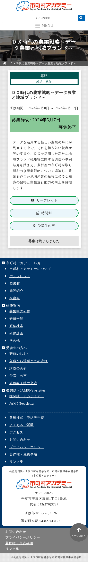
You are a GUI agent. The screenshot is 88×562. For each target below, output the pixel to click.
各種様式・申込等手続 (26, 417)
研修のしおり (19, 353)
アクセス (16, 432)
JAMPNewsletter (22, 403)
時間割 (46, 213)
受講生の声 (46, 225)
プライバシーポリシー (26, 447)
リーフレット (47, 200)
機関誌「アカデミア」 (26, 396)
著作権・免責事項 (23, 454)
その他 (14, 340)
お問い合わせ (19, 439)
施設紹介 (16, 291)
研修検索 (16, 326)
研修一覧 (16, 318)
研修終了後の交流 (23, 383)
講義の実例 (18, 368)
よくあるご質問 (21, 425)
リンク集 (16, 461)
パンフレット (19, 276)
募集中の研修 (19, 311)
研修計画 (16, 333)
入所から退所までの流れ (28, 361)
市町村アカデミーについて (30, 268)
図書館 (14, 283)
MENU (47, 25)
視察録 (14, 298)
